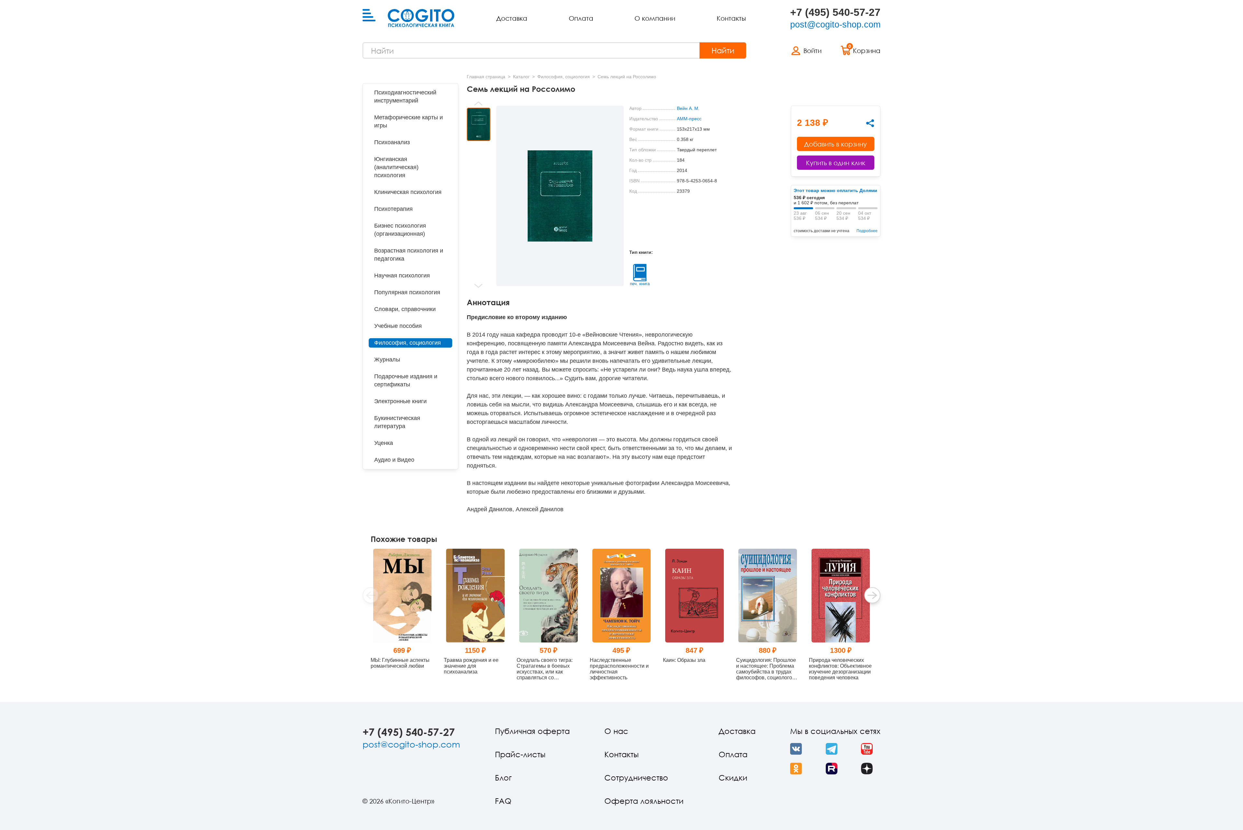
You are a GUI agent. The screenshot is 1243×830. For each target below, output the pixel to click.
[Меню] (369, 15)
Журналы (387, 359)
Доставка (511, 18)
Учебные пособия (398, 326)
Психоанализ (392, 142)
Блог (503, 777)
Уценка (383, 443)
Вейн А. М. (688, 108)
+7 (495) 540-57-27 (835, 12)
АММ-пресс (689, 118)
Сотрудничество (636, 777)
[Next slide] (478, 286)
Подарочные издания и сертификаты (405, 380)
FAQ (503, 800)
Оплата (581, 18)
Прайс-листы (520, 754)
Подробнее (867, 231)
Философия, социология (407, 343)
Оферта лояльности (644, 800)
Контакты (731, 18)
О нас (616, 731)
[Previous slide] (478, 103)
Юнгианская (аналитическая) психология (396, 167)
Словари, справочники (405, 309)
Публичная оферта (532, 731)
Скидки (733, 777)
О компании (654, 18)
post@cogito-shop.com (835, 24)
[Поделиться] (870, 123)
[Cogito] (421, 18)
